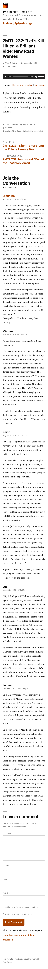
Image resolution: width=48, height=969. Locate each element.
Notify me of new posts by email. (19, 914)
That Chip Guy (11, 63)
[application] (24, 76)
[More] (30, 23)
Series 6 (25, 131)
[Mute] (36, 76)
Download (39, 85)
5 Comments (10, 66)
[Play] (5, 76)
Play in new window (22, 85)
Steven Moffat (36, 131)
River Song (16, 131)
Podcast (8, 128)
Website (6, 893)
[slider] (41, 76)
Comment (7, 833)
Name (6, 865)
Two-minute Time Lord (17, 11)
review (8, 131)
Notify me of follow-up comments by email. (23, 907)
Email (6, 879)
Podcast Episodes (15, 23)
